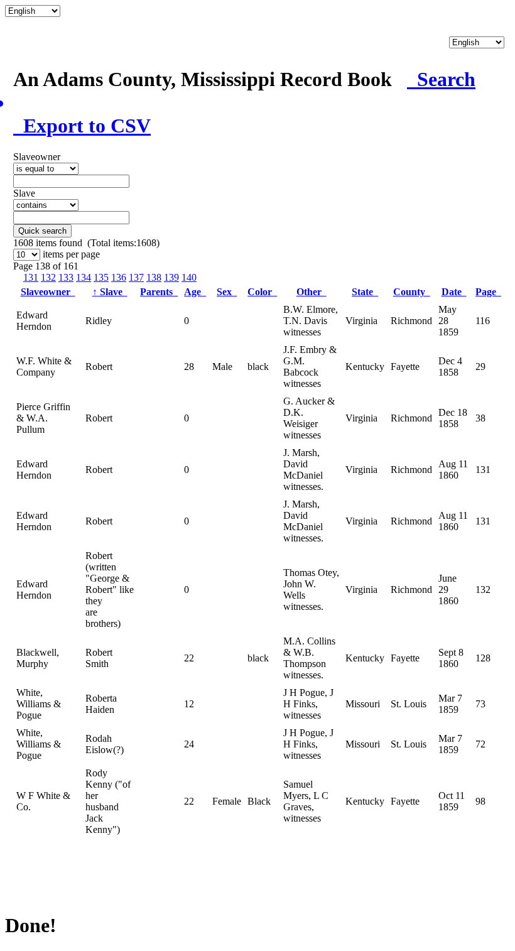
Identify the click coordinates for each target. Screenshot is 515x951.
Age (195, 291)
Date (454, 291)
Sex (227, 291)
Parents (159, 291)
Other (311, 291)
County (411, 291)
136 (118, 277)
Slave (109, 291)
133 (65, 277)
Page (488, 291)
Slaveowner (48, 291)
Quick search (42, 231)
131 (30, 277)
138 (153, 277)
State (365, 291)
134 (83, 277)
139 (171, 277)
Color (262, 291)
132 (48, 277)
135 (101, 277)
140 (189, 277)
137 (136, 277)
